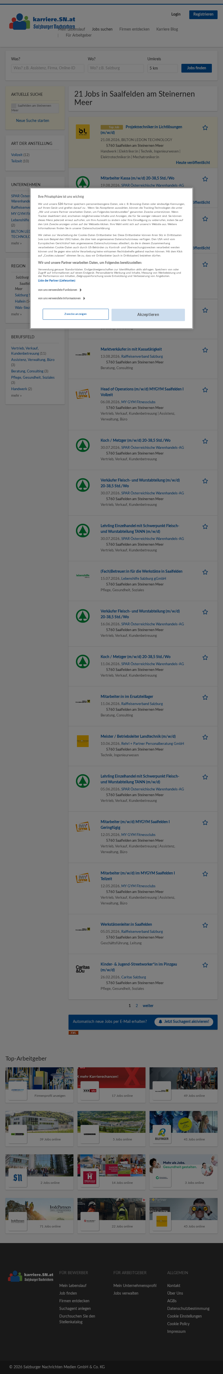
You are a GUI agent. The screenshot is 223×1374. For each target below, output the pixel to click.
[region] (111, 258)
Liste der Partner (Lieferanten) (56, 280)
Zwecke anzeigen (75, 313)
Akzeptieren (148, 314)
